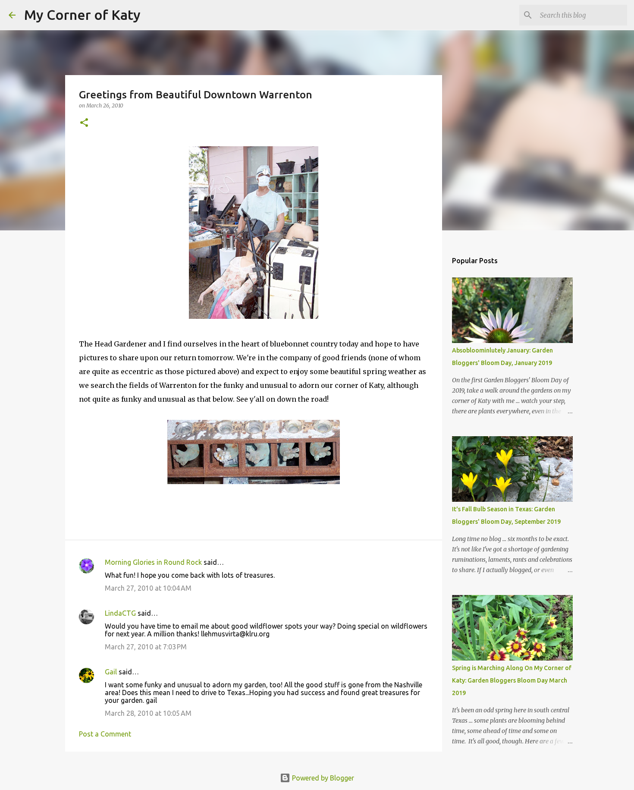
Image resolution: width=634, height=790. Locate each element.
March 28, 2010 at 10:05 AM (148, 713)
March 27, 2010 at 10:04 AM (148, 588)
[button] (84, 123)
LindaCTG (120, 613)
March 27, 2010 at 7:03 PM (146, 647)
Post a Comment (105, 734)
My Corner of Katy (82, 14)
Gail (111, 672)
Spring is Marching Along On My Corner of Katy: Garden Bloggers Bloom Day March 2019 (511, 680)
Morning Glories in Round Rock (153, 562)
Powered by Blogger (322, 778)
